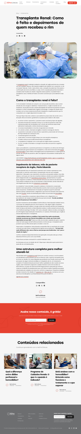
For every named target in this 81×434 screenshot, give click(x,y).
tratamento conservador (41, 183)
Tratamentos (35, 2)
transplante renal (22, 84)
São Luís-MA (48, 272)
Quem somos (21, 2)
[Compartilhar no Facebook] (19, 36)
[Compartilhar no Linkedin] (24, 36)
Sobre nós (41, 413)
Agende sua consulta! (22, 276)
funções (24, 193)
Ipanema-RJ (39, 272)
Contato (41, 416)
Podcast (30, 418)
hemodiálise (58, 193)
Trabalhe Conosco (43, 418)
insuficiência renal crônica (38, 178)
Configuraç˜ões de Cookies (56, 428)
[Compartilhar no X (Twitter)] (22, 36)
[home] (11, 2)
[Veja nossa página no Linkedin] (74, 428)
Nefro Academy (58, 2)
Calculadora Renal (43, 2)
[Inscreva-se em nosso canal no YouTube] (76, 428)
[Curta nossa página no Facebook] (69, 428)
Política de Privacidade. (66, 421)
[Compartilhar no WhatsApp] (17, 36)
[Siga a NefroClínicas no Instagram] (71, 428)
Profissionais (20, 420)
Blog (65, 2)
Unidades (51, 2)
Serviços (28, 2)
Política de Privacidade (45, 324)
